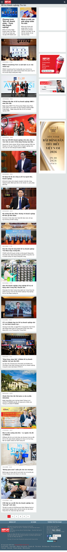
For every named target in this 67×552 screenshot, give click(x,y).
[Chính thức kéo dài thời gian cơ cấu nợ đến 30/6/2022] (18, 381)
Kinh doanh (4, 546)
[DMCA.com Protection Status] (52, 541)
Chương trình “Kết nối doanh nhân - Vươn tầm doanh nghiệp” (8, 23)
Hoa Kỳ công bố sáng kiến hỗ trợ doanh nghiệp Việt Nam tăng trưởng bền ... (18, 249)
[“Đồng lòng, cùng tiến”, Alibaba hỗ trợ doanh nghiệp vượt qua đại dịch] (18, 344)
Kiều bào (9, 548)
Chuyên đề (31, 546)
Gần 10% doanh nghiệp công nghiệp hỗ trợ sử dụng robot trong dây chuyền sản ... (17, 286)
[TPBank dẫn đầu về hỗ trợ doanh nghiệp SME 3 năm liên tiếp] (18, 86)
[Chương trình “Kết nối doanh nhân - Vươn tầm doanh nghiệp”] (9, 12)
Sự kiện (33, 522)
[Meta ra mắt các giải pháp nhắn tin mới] (28, 12)
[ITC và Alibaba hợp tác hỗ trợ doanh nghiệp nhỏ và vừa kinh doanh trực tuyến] (18, 307)
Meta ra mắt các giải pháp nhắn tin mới (28, 21)
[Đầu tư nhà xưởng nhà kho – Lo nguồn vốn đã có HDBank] (18, 418)
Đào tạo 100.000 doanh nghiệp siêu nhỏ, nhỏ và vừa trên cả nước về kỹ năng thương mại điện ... (18, 141)
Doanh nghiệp (17, 548)
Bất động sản (46, 546)
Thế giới (3, 548)
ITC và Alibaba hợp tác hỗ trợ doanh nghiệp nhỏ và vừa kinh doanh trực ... (18, 323)
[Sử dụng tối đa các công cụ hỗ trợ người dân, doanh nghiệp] (18, 162)
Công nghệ (12, 546)
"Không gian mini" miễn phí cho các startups (17, 469)
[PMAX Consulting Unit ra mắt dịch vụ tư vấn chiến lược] (18, 49)
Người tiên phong (22, 546)
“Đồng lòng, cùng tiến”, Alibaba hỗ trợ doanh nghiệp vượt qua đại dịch (17, 360)
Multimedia (26, 548)
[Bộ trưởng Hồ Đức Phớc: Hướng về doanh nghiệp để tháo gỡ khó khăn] (18, 198)
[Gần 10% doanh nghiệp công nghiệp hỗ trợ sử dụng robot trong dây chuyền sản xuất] (18, 270)
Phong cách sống (55, 546)
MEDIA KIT (12, 522)
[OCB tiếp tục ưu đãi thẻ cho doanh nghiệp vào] (18, 488)
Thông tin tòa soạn (55, 522)
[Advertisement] (52, 107)
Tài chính (38, 546)
